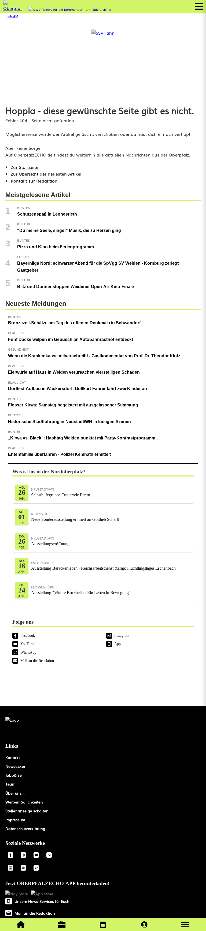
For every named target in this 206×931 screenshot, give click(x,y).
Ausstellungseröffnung (50, 541)
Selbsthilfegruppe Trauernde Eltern (60, 492)
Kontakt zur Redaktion (34, 180)
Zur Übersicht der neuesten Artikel (46, 173)
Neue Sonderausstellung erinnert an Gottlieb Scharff (75, 517)
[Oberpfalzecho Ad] (71, 9)
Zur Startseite (24, 167)
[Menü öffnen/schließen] (199, 6)
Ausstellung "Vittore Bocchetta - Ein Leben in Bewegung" (81, 590)
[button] (185, 924)
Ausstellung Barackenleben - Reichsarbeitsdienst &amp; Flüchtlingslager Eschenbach (103, 565)
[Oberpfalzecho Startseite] (12, 15)
